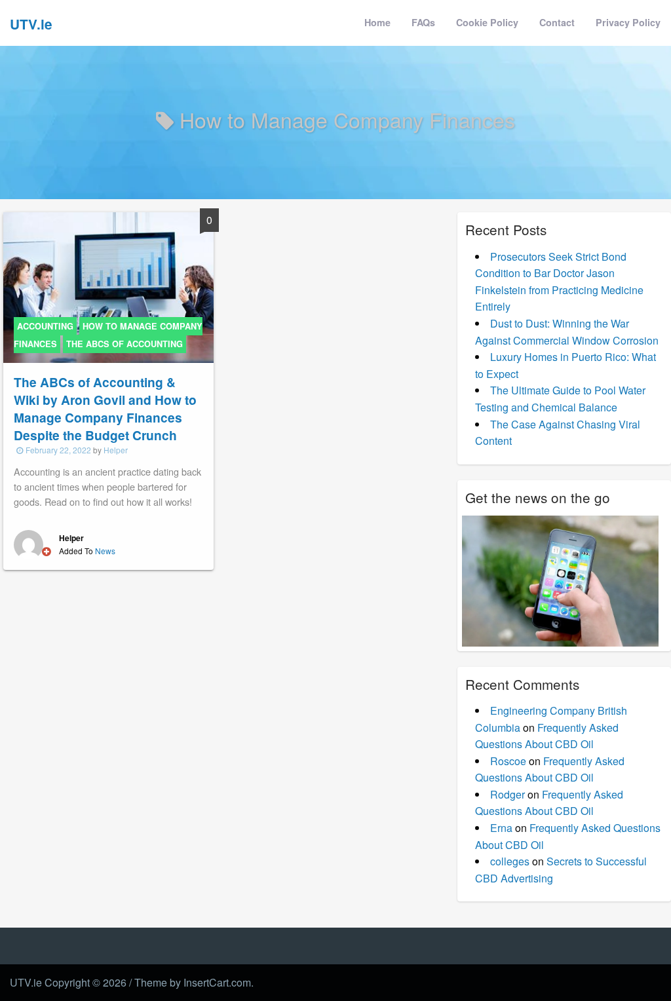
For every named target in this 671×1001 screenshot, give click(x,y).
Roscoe (508, 760)
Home (377, 22)
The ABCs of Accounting (124, 344)
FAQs (423, 22)
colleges (509, 861)
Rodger (507, 794)
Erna (501, 827)
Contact (557, 22)
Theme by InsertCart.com (192, 982)
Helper (116, 449)
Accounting (45, 326)
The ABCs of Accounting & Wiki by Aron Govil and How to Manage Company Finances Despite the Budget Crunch (105, 408)
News (105, 550)
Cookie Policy (487, 22)
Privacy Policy (628, 22)
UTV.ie (31, 23)
